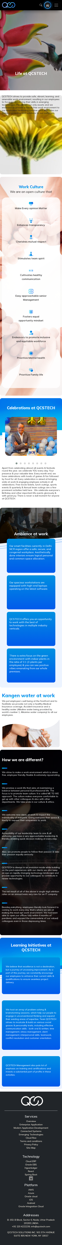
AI (47, 5)
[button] (16, 463)
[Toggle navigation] (56, 5)
